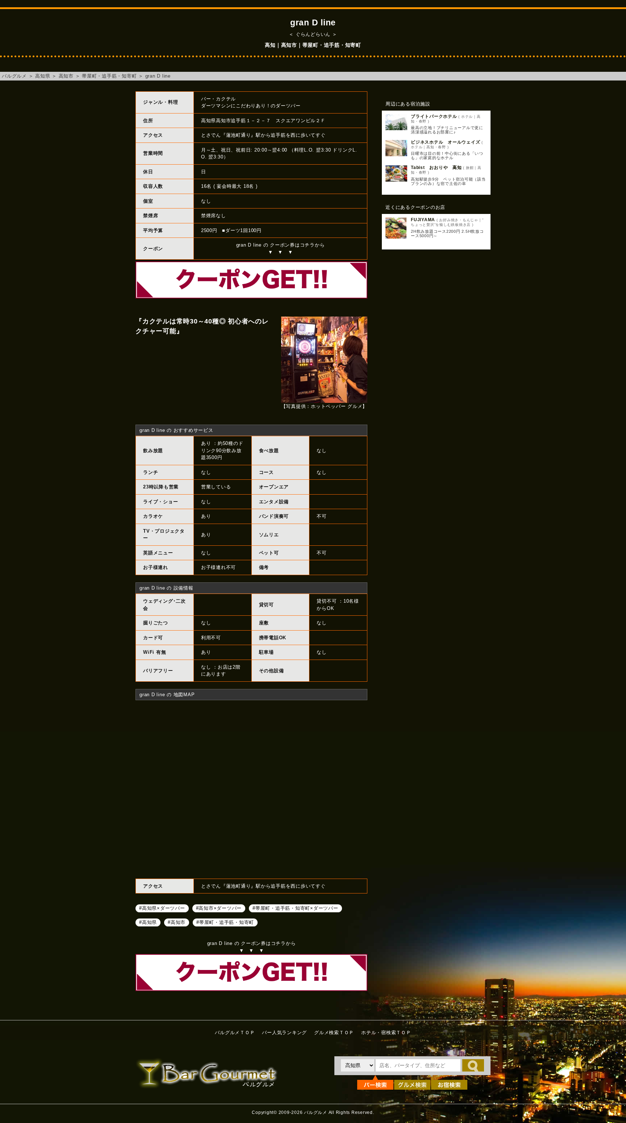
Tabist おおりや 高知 (436, 167)
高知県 (42, 76)
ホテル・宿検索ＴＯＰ (386, 1032)
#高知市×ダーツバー (219, 908)
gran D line (158, 76)
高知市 (66, 76)
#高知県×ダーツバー (162, 908)
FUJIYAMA (423, 219)
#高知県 (148, 922)
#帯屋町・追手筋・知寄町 (225, 922)
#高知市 (176, 922)
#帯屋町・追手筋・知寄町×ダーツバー (295, 908)
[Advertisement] (436, 373)
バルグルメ (14, 76)
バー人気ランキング (284, 1032)
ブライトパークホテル (434, 116)
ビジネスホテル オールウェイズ (445, 142)
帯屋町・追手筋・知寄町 (109, 76)
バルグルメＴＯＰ (235, 1032)
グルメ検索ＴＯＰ (334, 1032)
